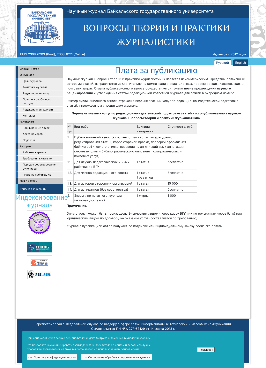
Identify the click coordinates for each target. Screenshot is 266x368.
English (240, 63)
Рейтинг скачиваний (33, 188)
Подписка (29, 140)
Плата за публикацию (37, 174)
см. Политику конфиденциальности (52, 357)
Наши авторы (28, 180)
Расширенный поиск (36, 127)
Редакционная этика (36, 93)
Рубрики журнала (34, 152)
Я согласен (206, 349)
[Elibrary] (39, 262)
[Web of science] (39, 222)
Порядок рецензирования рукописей (39, 166)
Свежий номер (29, 68)
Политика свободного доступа (37, 101)
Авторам (25, 146)
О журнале (27, 74)
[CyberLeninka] (39, 274)
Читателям (27, 121)
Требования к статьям (37, 158)
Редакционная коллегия (38, 109)
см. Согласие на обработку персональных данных (116, 357)
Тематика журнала (35, 87)
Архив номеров (33, 133)
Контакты (29, 115)
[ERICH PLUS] (39, 247)
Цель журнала (32, 81)
